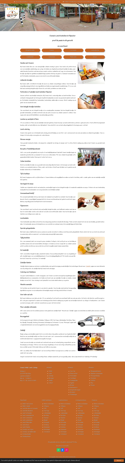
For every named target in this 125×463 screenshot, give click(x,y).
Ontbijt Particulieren (27, 404)
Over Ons (72, 371)
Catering (51, 376)
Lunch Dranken (26, 427)
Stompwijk (46, 422)
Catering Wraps (26, 436)
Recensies (72, 392)
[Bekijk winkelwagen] (117, 13)
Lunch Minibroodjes (27, 422)
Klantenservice (74, 387)
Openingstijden (74, 380)
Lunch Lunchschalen (27, 420)
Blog (92, 383)
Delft (45, 408)
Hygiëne (72, 383)
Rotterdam (63, 422)
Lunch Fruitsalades (27, 413)
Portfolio (93, 380)
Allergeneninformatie (96, 371)
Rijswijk (46, 420)
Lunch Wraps (25, 425)
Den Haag (46, 411)
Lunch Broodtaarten (27, 411)
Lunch (50, 373)
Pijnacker (46, 418)
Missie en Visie (73, 373)
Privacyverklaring (95, 376)
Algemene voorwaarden (97, 373)
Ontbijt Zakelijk (26, 406)
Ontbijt (50, 371)
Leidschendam (47, 413)
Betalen (72, 385)
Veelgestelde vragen (75, 390)
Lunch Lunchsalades (27, 418)
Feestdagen (73, 378)
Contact (51, 383)
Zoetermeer (47, 432)
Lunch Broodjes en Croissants (30, 408)
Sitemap (93, 385)
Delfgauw (46, 406)
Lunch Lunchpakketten (28, 415)
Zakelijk (51, 380)
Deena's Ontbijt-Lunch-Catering (28, 368)
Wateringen (47, 429)
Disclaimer (93, 378)
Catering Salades (26, 434)
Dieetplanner (73, 376)
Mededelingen (73, 394)
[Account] (112, 13)
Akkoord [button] (119, 460)
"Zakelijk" (88, 266)
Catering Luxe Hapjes (27, 429)
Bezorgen (51, 378)
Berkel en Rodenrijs (49, 404)
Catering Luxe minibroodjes (29, 432)
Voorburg (46, 425)
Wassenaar (47, 427)
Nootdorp (46, 415)
